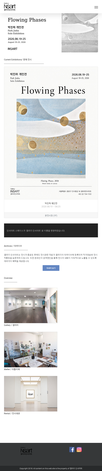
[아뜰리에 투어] (30, 333)
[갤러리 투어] (30, 289)
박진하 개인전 (51, 203)
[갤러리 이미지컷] (30, 377)
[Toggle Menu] (96, 7)
